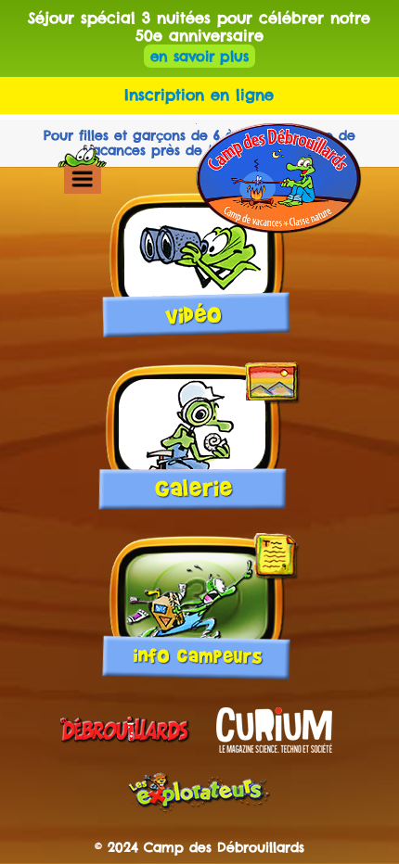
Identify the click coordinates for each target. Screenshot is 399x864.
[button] (82, 178)
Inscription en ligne (199, 94)
